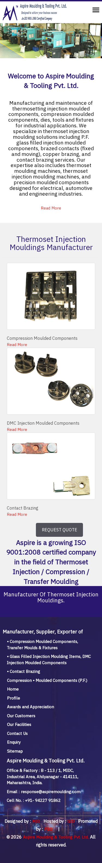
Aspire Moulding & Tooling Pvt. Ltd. (56, 837)
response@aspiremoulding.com (50, 791)
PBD (48, 829)
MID (35, 821)
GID (70, 821)
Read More (51, 208)
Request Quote (59, 529)
